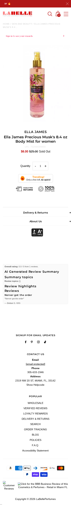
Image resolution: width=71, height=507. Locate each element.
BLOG (35, 434)
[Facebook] (25, 342)
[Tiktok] (45, 342)
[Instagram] (38, 342)
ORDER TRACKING (35, 429)
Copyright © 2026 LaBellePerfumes (35, 499)
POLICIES (35, 440)
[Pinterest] (32, 342)
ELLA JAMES (35, 132)
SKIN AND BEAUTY (22, 24)
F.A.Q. (35, 445)
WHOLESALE (35, 403)
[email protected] (35, 364)
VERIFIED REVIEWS (35, 408)
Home (6, 24)
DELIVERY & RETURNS (35, 418)
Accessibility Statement (35, 450)
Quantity (25, 165)
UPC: (27, 147)
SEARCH (35, 424)
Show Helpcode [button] (35, 384)
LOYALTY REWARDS (35, 413)
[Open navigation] (66, 14)
